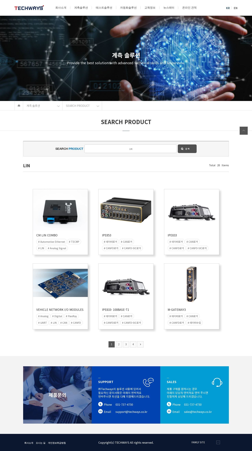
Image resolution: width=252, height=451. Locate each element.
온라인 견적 (189, 7)
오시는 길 (40, 442)
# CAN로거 (126, 241)
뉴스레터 (168, 7)
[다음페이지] (140, 344)
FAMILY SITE (198, 442)
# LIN (41, 248)
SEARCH (69, 148)
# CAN (63, 322)
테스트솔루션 (104, 7)
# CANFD (76, 322)
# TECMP (74, 241)
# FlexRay (71, 316)
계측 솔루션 (33, 106)
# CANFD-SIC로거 (131, 248)
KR (228, 8)
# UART (42, 322)
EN (235, 8)
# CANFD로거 (111, 248)
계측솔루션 (81, 7)
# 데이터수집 (194, 322)
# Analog (43, 316)
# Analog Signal (57, 248)
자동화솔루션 (128, 7)
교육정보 (150, 7)
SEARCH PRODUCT (78, 106)
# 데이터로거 (110, 241)
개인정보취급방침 (57, 442)
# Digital (57, 316)
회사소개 (60, 7)
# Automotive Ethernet (51, 241)
